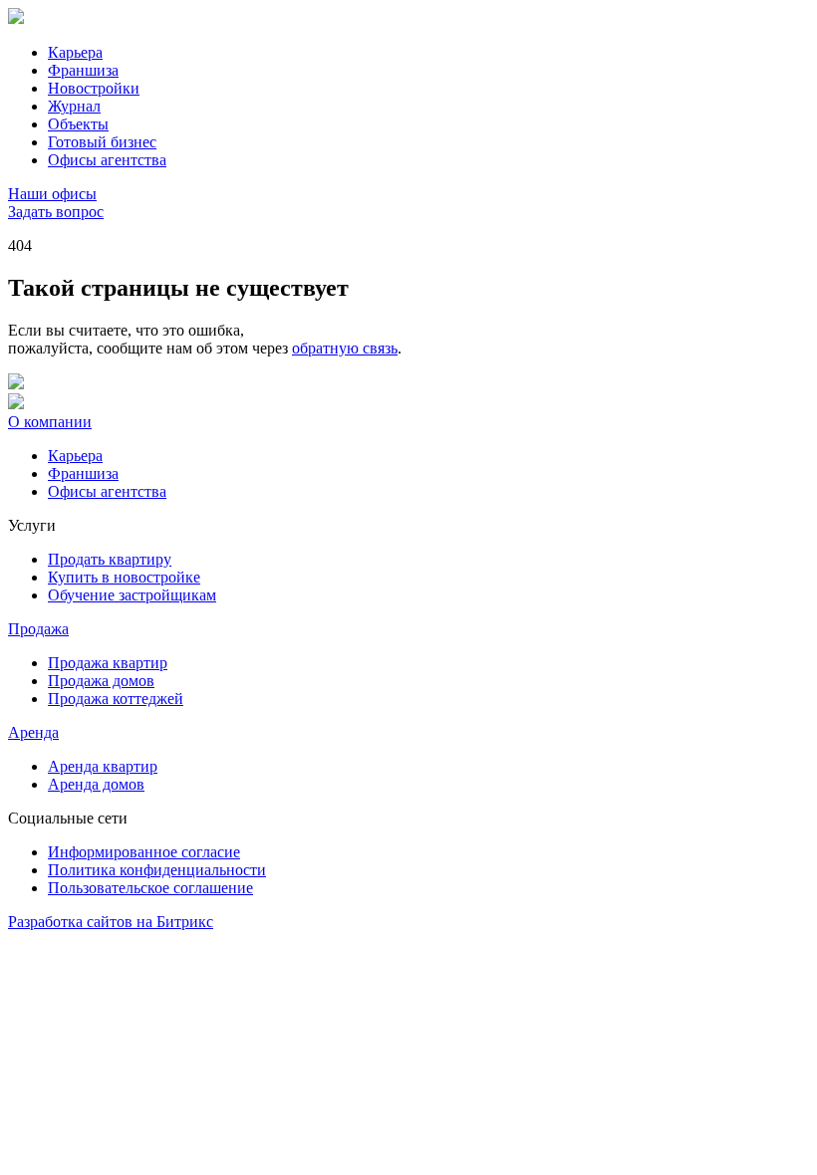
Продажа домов (101, 680)
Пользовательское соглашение (150, 887)
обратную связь (345, 348)
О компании (50, 421)
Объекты (78, 124)
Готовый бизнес (102, 141)
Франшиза (83, 70)
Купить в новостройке (124, 577)
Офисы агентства (107, 159)
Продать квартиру (109, 559)
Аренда (33, 732)
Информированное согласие (144, 851)
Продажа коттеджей (115, 698)
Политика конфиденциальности (157, 869)
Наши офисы (52, 193)
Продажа (38, 628)
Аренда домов (96, 784)
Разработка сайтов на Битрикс (110, 921)
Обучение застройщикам (132, 595)
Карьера (75, 52)
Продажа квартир (107, 662)
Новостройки (93, 88)
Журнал (74, 106)
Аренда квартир (102, 766)
